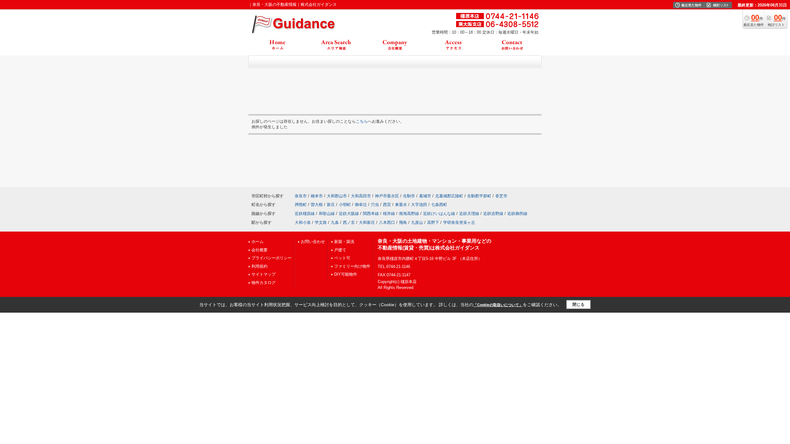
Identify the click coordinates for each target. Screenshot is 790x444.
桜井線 (389, 213)
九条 (335, 222)
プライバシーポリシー (272, 258)
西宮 (387, 204)
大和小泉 (303, 222)
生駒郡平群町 (479, 196)
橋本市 (317, 196)
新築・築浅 (344, 241)
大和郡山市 (337, 196)
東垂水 (401, 204)
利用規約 (260, 266)
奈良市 (301, 196)
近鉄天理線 (469, 213)
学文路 (321, 222)
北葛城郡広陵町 (449, 196)
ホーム (258, 241)
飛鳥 (403, 222)
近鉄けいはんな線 (439, 213)
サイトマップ (264, 274)
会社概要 (260, 250)
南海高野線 (409, 213)
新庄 (331, 204)
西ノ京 (349, 222)
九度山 (417, 222)
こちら (362, 121)
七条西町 (439, 204)
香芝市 (501, 196)
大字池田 (419, 204)
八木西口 (387, 222)
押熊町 (301, 204)
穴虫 (375, 204)
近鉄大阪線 (349, 213)
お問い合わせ (313, 241)
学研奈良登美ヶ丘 (459, 222)
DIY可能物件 (345, 274)
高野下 (433, 222)
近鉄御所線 (517, 213)
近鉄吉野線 (493, 213)
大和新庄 (367, 222)
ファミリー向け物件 (352, 266)
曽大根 (317, 204)
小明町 (345, 204)
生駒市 (409, 196)
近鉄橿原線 (305, 213)
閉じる (578, 304)
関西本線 (371, 213)
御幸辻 (361, 204)
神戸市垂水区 (387, 196)
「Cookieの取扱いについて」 (498, 305)
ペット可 (342, 258)
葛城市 (425, 196)
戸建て (340, 250)
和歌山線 (327, 213)
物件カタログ (264, 282)
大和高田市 (361, 196)
